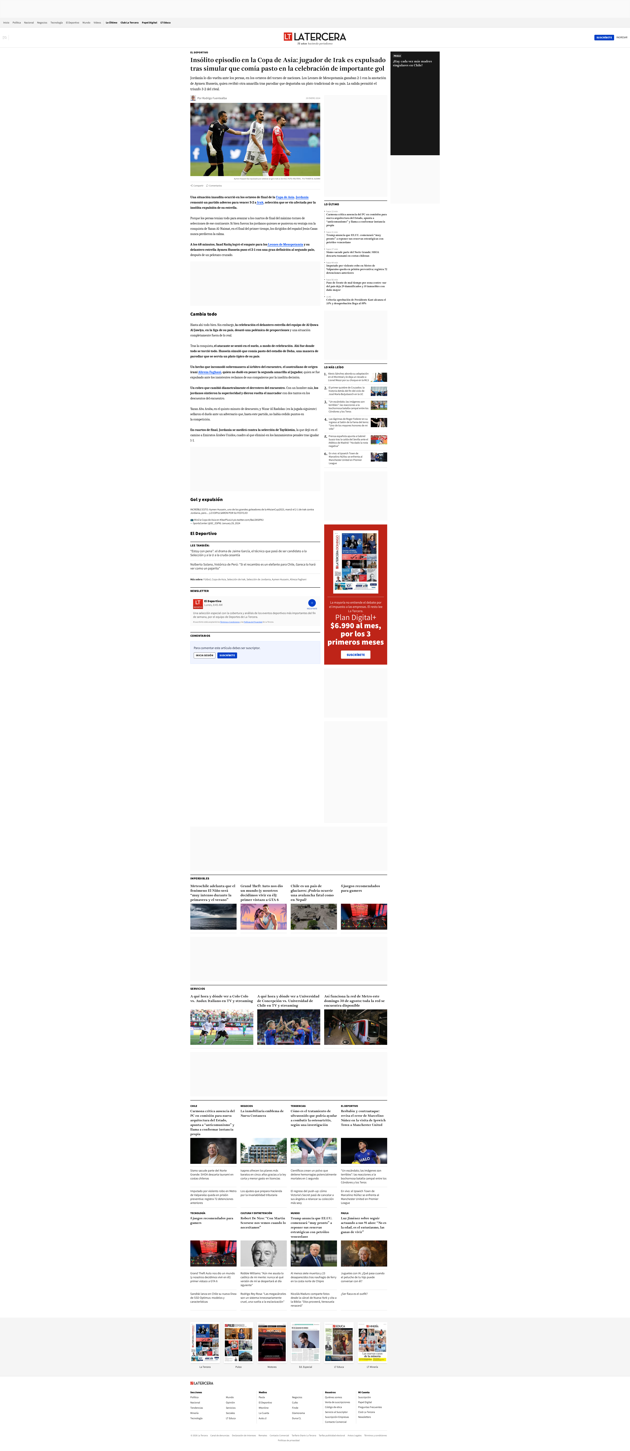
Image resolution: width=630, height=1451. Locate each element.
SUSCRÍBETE (356, 655)
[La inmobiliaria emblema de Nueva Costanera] (264, 1151)
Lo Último (111, 22)
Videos (97, 22)
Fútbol (207, 579)
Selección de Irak (236, 579)
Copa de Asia (219, 579)
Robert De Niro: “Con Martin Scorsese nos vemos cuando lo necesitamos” (263, 1223)
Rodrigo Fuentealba (214, 98)
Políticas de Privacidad (253, 622)
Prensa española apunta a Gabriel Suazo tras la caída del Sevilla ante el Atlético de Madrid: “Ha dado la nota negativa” (348, 441)
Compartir (198, 185)
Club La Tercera (130, 22)
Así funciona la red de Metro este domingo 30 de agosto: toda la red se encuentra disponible (354, 1001)
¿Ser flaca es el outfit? (354, 1294)
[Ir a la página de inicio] (315, 37)
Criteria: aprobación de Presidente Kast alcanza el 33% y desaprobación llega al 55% (356, 302)
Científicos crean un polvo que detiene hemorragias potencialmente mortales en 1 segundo (313, 1174)
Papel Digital (149, 22)
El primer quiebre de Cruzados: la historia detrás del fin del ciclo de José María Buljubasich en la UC (347, 391)
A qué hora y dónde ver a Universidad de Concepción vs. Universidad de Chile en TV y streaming (288, 1001)
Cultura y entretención (256, 1213)
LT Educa (165, 22)
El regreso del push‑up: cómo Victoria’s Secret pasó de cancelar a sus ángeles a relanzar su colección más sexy (312, 1197)
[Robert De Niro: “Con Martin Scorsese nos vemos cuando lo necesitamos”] (264, 1253)
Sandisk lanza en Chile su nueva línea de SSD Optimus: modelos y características (213, 1297)
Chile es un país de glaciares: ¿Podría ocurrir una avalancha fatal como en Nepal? (312, 893)
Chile (193, 1106)
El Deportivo (72, 22)
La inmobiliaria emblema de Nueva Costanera (262, 1114)
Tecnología (57, 22)
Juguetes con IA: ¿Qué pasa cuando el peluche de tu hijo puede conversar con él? (363, 1277)
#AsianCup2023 (275, 509)
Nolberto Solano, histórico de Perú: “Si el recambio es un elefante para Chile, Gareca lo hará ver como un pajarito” (252, 566)
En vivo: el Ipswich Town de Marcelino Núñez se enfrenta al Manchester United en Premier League (345, 458)
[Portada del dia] (355, 592)
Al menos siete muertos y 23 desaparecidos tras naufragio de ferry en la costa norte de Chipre (313, 1277)
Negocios (42, 22)
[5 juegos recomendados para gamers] (364, 917)
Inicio (6, 22)
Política (17, 22)
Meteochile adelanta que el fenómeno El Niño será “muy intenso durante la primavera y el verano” (212, 893)
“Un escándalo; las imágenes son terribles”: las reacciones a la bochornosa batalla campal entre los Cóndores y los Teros (348, 406)
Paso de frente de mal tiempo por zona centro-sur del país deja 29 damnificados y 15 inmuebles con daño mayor (356, 286)
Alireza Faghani (298, 579)
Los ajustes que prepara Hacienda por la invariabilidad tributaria (261, 1193)
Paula (344, 1213)
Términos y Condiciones (230, 622)
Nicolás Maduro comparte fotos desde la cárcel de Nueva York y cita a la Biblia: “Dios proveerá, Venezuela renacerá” (313, 1299)
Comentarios (215, 185)
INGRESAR (621, 37)
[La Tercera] (205, 1362)
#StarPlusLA (226, 520)
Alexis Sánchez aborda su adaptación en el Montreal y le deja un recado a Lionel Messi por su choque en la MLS (348, 377)
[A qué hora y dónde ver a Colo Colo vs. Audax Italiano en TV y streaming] (221, 1027)
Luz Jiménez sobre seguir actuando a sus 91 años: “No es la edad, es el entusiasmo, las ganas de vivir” (363, 1225)
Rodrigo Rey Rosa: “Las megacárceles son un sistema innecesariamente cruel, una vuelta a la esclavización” (263, 1297)
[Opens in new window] (272, 1362)
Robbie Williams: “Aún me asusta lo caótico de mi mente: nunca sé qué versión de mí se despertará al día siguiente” (262, 1279)
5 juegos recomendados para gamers (360, 888)
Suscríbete (228, 655)
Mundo (86, 22)
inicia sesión (204, 655)
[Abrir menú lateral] (6, 37)
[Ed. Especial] (305, 1362)
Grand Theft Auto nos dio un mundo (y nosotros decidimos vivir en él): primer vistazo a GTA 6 (262, 893)
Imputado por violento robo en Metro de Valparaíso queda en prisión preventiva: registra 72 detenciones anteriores (356, 269)
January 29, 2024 (231, 523)
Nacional (29, 22)
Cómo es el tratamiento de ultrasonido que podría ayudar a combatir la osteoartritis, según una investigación (314, 1118)
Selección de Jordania (259, 579)
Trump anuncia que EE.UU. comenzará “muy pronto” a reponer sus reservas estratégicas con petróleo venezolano (354, 239)
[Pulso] (238, 1362)
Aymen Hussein (280, 579)
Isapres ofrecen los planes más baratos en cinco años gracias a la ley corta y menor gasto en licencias (263, 1174)
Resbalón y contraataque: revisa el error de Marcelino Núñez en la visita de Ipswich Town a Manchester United (363, 1118)
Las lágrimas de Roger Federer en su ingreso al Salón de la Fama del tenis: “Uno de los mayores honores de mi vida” (349, 423)
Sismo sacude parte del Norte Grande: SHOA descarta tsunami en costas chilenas (352, 254)
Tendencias (298, 1106)
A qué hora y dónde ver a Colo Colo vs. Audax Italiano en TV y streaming (221, 999)
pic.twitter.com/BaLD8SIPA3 (248, 520)
